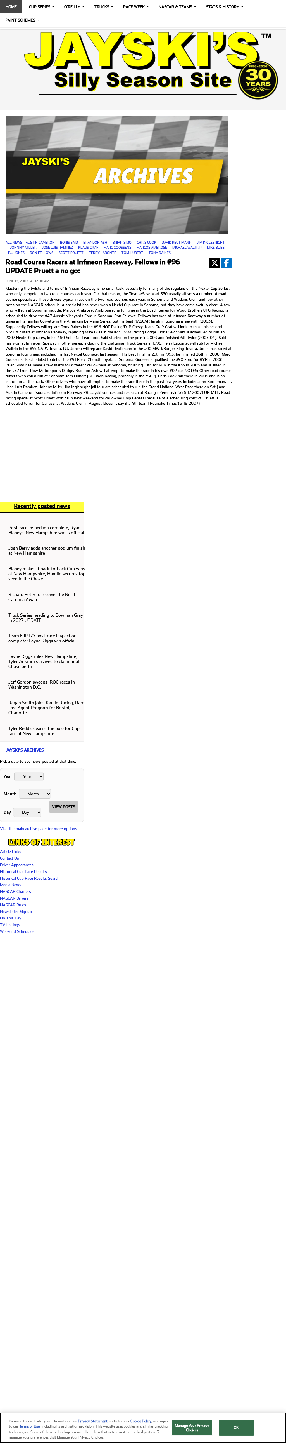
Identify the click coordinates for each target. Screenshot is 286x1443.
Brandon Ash (95, 242)
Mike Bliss (216, 247)
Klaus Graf (88, 247)
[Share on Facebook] (226, 263)
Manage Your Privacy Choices (192, 1427)
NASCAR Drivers (14, 898)
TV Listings (10, 924)
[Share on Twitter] (214, 263)
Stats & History (222, 6)
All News (14, 242)
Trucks (101, 6)
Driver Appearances (17, 865)
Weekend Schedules (17, 931)
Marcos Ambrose (152, 247)
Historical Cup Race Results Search (29, 878)
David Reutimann (177, 242)
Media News (10, 884)
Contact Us (9, 858)
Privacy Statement (93, 1421)
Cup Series (39, 6)
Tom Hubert (132, 253)
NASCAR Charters (15, 891)
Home (11, 6)
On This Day (10, 918)
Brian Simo (122, 242)
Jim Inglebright (211, 242)
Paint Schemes (20, 20)
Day (7, 812)
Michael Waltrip (187, 247)
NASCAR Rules (13, 905)
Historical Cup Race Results (23, 871)
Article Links (10, 851)
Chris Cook (146, 242)
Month (10, 793)
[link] (143, 65)
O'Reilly (72, 6)
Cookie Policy (140, 1421)
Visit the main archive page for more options (38, 829)
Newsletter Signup (16, 911)
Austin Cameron (40, 242)
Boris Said (69, 242)
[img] (143, 65)
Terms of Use (29, 1426)
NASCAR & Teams (175, 6)
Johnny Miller (23, 247)
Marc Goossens (117, 247)
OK (236, 1428)
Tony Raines (160, 253)
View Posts (63, 806)
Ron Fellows (41, 253)
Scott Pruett (71, 253)
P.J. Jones (16, 253)
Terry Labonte (102, 253)
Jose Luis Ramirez (57, 247)
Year (8, 776)
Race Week (134, 6)
